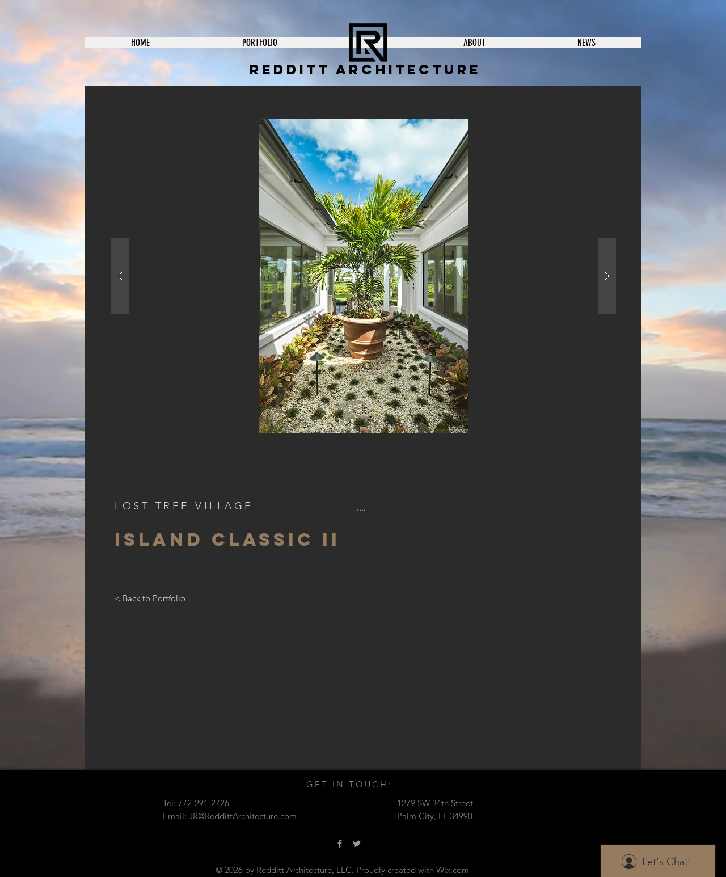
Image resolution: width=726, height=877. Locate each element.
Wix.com (452, 870)
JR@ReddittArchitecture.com (243, 816)
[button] (416, 276)
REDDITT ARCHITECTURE (365, 69)
